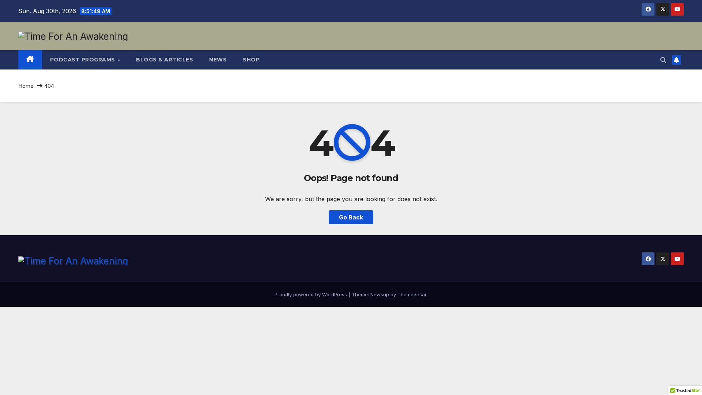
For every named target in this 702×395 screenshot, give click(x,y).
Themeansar (411, 294)
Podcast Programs (83, 59)
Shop (251, 59)
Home (26, 85)
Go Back (351, 217)
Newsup (379, 294)
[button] (663, 60)
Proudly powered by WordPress (311, 294)
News (218, 59)
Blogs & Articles (164, 59)
